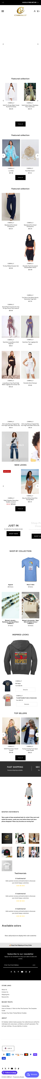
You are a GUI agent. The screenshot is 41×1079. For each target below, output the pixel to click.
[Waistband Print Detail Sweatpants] (11, 190)
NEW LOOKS (20, 448)
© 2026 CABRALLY (7, 1060)
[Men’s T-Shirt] (30, 553)
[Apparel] (10, 553)
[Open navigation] (7, 11)
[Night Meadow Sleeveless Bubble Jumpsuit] (11, 466)
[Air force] (8, 669)
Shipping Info (5, 978)
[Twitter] (14, 955)
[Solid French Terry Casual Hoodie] (11, 714)
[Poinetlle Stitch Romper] (30, 348)
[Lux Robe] (11, 136)
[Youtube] (22, 955)
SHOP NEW (13, 517)
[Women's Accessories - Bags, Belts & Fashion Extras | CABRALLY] (30, 588)
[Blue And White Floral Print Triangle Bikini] (30, 465)
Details (25, 673)
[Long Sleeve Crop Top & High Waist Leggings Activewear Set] (11, 348)
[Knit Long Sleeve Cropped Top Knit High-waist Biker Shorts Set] (11, 389)
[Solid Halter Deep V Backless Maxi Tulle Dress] (30, 75)
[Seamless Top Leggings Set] (30, 310)
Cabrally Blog (5, 989)
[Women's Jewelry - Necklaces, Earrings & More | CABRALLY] (10, 588)
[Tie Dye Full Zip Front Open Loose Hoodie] (30, 714)
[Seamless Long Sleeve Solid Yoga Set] (11, 310)
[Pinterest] (18, 955)
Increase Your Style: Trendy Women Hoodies (14, 996)
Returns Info (5, 980)
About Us (4, 973)
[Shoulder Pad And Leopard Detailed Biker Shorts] (30, 231)
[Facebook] (11, 955)
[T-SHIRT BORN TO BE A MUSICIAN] (8, 683)
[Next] (37, 2)
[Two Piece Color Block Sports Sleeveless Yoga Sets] (30, 267)
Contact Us (5, 975)
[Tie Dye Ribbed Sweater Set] (11, 231)
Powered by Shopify (18, 1060)
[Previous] (3, 2)
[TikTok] (29, 955)
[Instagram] (26, 955)
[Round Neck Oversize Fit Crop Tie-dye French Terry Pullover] (11, 272)
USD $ (10, 1032)
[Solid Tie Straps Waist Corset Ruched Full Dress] (11, 75)
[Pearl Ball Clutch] (30, 136)
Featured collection (20, 62)
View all (20, 107)
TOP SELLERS (20, 697)
